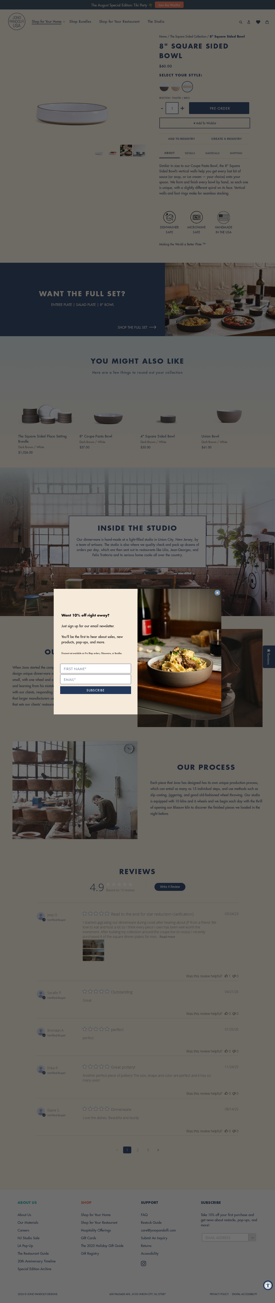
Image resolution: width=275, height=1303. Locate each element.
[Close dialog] (217, 593)
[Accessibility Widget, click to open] (268, 1285)
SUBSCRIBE (96, 690)
